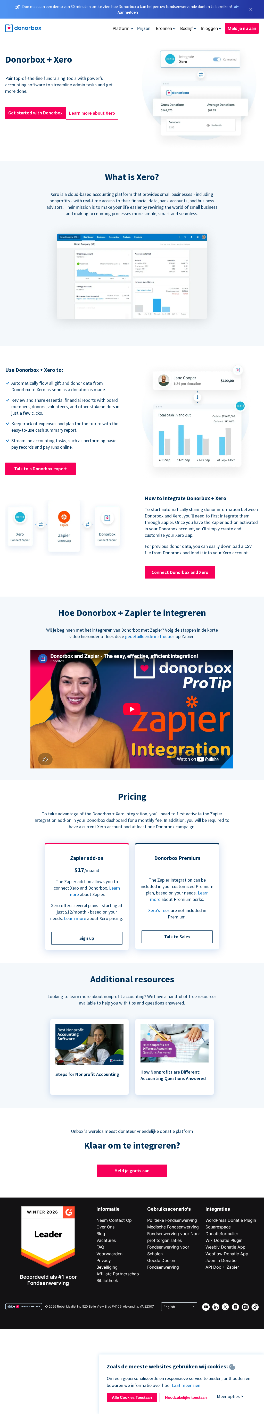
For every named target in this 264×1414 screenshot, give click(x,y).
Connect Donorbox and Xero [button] (180, 572)
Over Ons (105, 1226)
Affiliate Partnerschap (117, 1273)
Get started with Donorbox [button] (35, 113)
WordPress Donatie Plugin (230, 1220)
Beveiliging (107, 1267)
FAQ (100, 1247)
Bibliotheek (107, 1280)
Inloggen (209, 28)
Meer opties (228, 1396)
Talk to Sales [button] (177, 937)
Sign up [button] (86, 938)
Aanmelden (128, 12)
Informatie (108, 1209)
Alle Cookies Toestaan (132, 1397)
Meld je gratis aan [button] (132, 1171)
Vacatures (106, 1240)
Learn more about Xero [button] (92, 113)
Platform (121, 28)
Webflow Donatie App (226, 1253)
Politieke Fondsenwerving (172, 1220)
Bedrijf (186, 28)
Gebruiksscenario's (169, 1209)
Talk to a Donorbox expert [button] (40, 469)
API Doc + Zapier (222, 1267)
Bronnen (164, 28)
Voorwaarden (109, 1253)
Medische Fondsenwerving (173, 1226)
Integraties (217, 1209)
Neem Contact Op (114, 1220)
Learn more (75, 918)
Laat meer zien (186, 1385)
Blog (100, 1233)
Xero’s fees (159, 910)
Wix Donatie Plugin (223, 1240)
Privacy (103, 1260)
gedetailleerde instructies (150, 636)
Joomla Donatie (220, 1260)
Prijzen (143, 28)
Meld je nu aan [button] (242, 28)
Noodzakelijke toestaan (186, 1397)
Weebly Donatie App (225, 1247)
